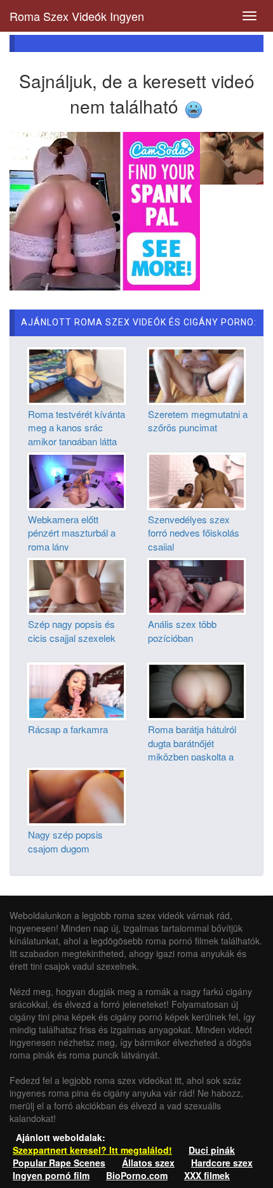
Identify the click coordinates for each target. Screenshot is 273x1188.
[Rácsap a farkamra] (76, 690)
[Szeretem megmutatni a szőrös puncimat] (196, 375)
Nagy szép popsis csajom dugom (65, 841)
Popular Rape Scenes (59, 1162)
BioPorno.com (137, 1175)
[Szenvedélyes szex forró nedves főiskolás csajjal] (196, 479)
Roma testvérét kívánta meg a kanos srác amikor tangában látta (76, 427)
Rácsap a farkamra (68, 729)
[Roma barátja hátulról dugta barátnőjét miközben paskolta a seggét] (196, 690)
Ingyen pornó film (51, 1175)
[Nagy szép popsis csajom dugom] (76, 795)
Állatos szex (148, 1162)
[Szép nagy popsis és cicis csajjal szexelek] (76, 584)
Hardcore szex (222, 1162)
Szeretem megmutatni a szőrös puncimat (198, 420)
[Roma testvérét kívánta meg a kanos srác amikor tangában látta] (76, 375)
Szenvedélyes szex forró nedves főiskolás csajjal (193, 532)
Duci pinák (212, 1150)
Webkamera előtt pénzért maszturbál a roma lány (72, 532)
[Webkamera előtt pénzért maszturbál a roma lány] (76, 479)
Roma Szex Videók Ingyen (77, 16)
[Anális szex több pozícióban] (196, 584)
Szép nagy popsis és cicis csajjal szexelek (72, 630)
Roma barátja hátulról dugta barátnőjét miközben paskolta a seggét (192, 749)
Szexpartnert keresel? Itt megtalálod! (92, 1150)
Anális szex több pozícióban (182, 630)
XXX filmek (207, 1175)
